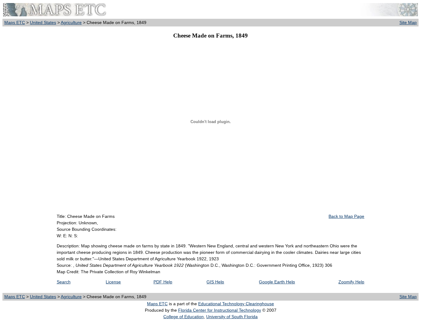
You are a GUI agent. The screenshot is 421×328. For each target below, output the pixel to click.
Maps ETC (14, 22)
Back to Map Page (346, 216)
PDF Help (162, 281)
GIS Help (215, 281)
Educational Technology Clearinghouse (236, 303)
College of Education (183, 316)
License (113, 281)
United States (43, 22)
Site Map (408, 22)
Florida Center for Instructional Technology (219, 310)
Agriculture (71, 22)
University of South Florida (232, 316)
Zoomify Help (351, 281)
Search (64, 281)
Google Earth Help (277, 281)
